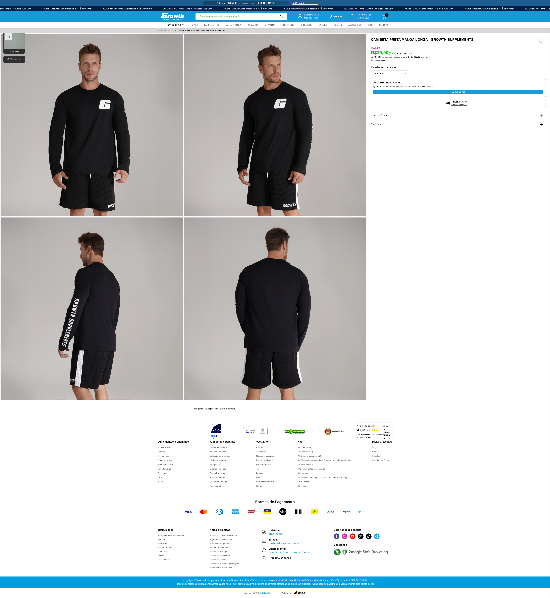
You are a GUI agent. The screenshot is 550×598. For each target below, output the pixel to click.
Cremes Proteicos (218, 469)
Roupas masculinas (265, 456)
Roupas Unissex (263, 464)
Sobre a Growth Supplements (171, 535)
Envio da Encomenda (219, 547)
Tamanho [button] (378, 73)
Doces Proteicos (217, 473)
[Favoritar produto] (541, 42)
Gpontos (161, 539)
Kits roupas (303, 473)
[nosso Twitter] (361, 536)
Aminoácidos (163, 456)
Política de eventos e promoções (224, 563)
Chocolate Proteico (218, 482)
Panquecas (215, 464)
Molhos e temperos (218, 460)
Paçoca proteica (217, 486)
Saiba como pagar (378, 60)
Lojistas (161, 555)
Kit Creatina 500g (305, 451)
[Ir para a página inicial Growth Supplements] (172, 16)
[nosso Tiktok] (369, 536)
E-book (375, 451)
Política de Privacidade (220, 555)
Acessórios (261, 451)
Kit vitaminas (303, 486)
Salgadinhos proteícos (220, 456)
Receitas (376, 456)
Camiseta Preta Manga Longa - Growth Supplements (202, 31)
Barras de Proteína (218, 447)
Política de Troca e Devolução (223, 535)
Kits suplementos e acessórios (311, 469)
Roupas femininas (264, 460)
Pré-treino (162, 473)
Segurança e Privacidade (221, 539)
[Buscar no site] (281, 16)
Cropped (260, 486)
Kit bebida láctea (305, 464)
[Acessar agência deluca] (261, 593)
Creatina (161, 451)
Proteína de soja (165, 460)
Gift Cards (162, 543)
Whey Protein (164, 447)
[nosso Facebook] (336, 536)
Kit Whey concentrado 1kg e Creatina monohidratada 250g (324, 460)
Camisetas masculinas (266, 482)
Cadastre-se (310, 15)
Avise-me (460, 92)
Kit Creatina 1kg (305, 447)
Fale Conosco (164, 559)
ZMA (160, 477)
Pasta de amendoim (219, 477)
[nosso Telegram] (377, 536)
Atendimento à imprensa (221, 567)
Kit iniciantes (303, 482)
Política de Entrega (218, 551)
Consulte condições (459, 105)
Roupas (259, 447)
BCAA (160, 482)
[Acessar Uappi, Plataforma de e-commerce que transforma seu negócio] (300, 592)
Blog (374, 447)
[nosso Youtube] (352, 536)
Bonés (259, 477)
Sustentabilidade (165, 547)
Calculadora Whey (380, 460)
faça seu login (311, 18)
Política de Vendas (218, 559)
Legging (260, 473)
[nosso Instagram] (344, 536)
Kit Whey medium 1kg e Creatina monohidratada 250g (322, 477)
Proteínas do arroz (166, 464)
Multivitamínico (164, 469)
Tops (258, 469)
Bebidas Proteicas (218, 451)
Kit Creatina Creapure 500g (310, 456)
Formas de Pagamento (220, 543)
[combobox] (236, 16)
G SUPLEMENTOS (165, 31)
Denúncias (162, 551)
